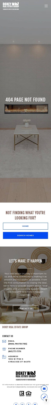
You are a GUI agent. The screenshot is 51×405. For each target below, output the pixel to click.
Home (25, 226)
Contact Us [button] (26, 309)
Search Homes (25, 235)
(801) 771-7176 (14, 351)
